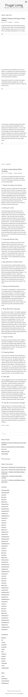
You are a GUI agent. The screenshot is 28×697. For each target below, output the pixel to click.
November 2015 (5, 567)
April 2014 (3, 611)
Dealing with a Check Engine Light (17, 467)
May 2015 (3, 580)
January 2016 (4, 562)
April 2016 (3, 555)
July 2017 (3, 520)
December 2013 (5, 620)
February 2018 (4, 504)
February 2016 (4, 560)
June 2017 (4, 522)
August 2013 (4, 629)
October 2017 (4, 513)
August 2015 (4, 573)
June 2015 (4, 578)
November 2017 (5, 511)
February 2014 (4, 615)
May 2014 (3, 608)
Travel (7, 425)
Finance (3, 642)
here (7, 131)
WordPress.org (5, 683)
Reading (3, 656)
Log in (2, 676)
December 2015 (5, 564)
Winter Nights (4, 454)
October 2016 (4, 541)
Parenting (3, 654)
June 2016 (4, 550)
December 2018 (5, 492)
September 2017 (5, 515)
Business (3, 637)
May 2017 (3, 525)
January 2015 (4, 590)
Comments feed (5, 681)
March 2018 (4, 502)
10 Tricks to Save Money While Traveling (11, 170)
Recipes (3, 658)
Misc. (2, 651)
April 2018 (3, 499)
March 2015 (4, 585)
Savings (3, 661)
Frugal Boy (4, 644)
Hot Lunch (3, 449)
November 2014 (5, 594)
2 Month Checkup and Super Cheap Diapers (13, 19)
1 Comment (16, 22)
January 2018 (4, 506)
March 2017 (4, 529)
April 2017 (3, 527)
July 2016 (3, 548)
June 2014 (4, 606)
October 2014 (4, 597)
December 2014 (5, 592)
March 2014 (4, 613)
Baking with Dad (5, 451)
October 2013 (4, 625)
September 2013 (5, 627)
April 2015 (3, 583)
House (3, 649)
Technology (4, 663)
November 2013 (5, 622)
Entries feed (4, 678)
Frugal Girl (8, 164)
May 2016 (3, 553)
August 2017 (4, 518)
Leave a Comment (18, 173)
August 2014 (4, 601)
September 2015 (5, 571)
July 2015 (3, 576)
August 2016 (4, 546)
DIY (2, 640)
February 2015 (4, 587)
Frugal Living (14, 5)
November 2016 (5, 539)
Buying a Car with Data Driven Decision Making (12, 447)
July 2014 (3, 604)
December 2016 (5, 536)
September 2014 (5, 599)
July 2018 (3, 495)
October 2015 (4, 569)
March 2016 (4, 557)
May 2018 (3, 497)
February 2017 (4, 532)
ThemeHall (20, 693)
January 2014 (4, 618)
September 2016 (5, 543)
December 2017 (5, 509)
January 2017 (4, 534)
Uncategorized (4, 668)
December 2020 (5, 490)
